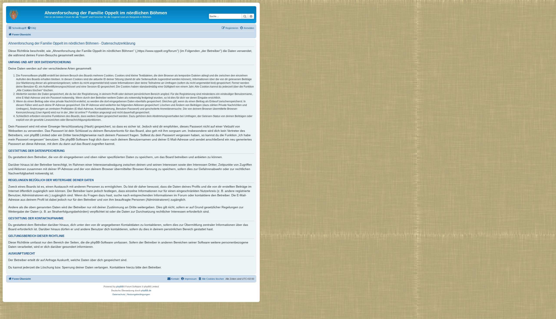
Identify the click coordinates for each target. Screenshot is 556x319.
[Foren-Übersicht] (26, 14)
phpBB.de (146, 290)
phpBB (119, 286)
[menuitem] (31, 28)
